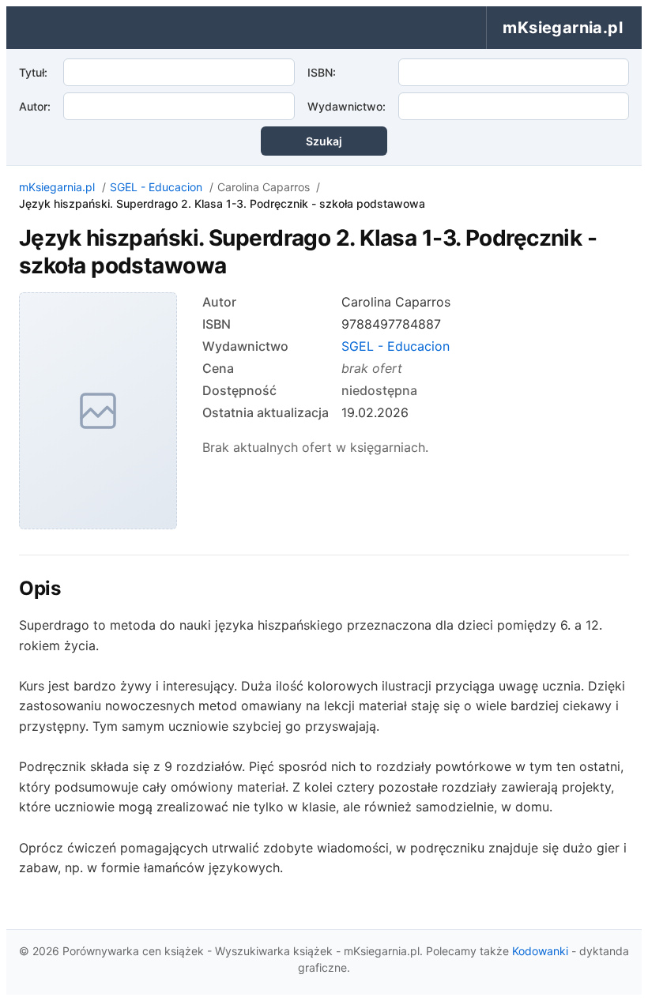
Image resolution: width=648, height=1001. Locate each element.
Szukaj (324, 141)
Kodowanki (540, 951)
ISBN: (321, 72)
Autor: (35, 106)
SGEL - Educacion (156, 187)
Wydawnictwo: (346, 106)
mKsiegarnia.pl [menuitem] (563, 27)
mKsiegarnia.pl (57, 187)
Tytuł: (33, 72)
